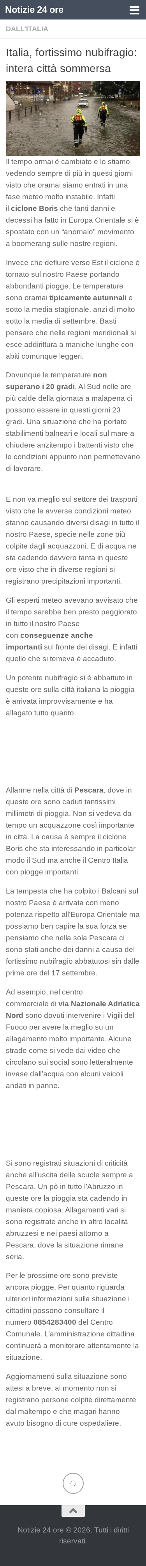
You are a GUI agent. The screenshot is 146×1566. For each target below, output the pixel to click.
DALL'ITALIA (27, 29)
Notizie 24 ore (34, 9)
